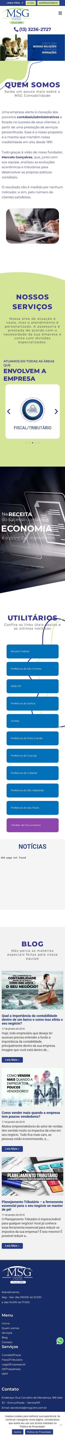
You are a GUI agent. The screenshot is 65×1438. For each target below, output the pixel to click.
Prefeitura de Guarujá (24, 755)
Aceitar (17, 1432)
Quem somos (10, 1328)
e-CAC (30, 3)
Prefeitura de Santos (23, 703)
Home (6, 1323)
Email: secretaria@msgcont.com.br (24, 1407)
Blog (5, 1337)
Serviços (7, 1332)
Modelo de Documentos (26, 825)
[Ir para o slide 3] (32, 442)
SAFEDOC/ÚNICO (48, 3)
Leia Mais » (12, 1059)
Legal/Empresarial (13, 1364)
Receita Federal (20, 651)
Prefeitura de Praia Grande (26, 738)
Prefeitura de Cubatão (24, 773)
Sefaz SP (16, 686)
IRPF (5, 1373)
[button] (8, 411)
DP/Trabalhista (11, 1369)
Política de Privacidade (39, 1432)
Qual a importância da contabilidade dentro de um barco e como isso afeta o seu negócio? (32, 1019)
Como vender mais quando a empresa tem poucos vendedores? (31, 1115)
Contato (7, 1342)
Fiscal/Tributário (12, 1359)
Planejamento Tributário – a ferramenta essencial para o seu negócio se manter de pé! (32, 1206)
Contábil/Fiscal (11, 1355)
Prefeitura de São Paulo (25, 807)
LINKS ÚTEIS (13, 3)
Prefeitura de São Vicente (26, 668)
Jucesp (15, 720)
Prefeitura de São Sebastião (27, 790)
